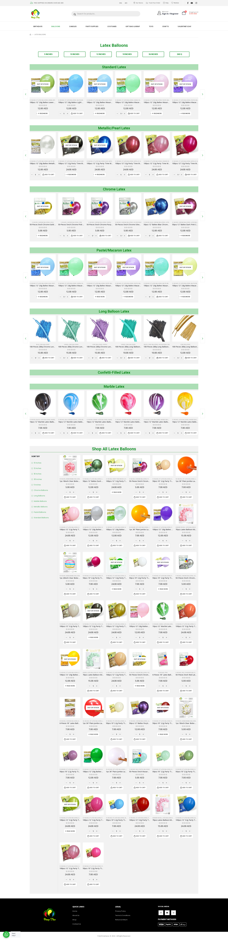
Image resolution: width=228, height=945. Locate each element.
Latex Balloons (167, 222)
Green (107, 100)
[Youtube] (191, 3)
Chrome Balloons (44, 222)
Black (50, 161)
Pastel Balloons (139, 100)
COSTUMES (111, 26)
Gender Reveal (138, 161)
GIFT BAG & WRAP (133, 26)
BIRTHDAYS (37, 26)
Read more (72, 113)
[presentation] (25, 94)
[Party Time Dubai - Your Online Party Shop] (36, 14)
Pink (52, 222)
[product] (43, 84)
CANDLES (73, 26)
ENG (120, 3)
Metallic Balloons (111, 161)
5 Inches (35, 222)
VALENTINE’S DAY (184, 26)
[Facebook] (187, 3)
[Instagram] (196, 3)
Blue (78, 100)
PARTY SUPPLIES (92, 26)
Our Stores (139, 3)
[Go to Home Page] (30, 34)
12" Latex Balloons (42, 100)
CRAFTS (165, 26)
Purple (80, 222)
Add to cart (49, 113)
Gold (192, 161)
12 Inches (33, 100)
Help (167, 3)
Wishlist (176, 3)
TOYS (151, 26)
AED (126, 3)
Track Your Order (154, 3)
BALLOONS (55, 26)
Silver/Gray (109, 222)
